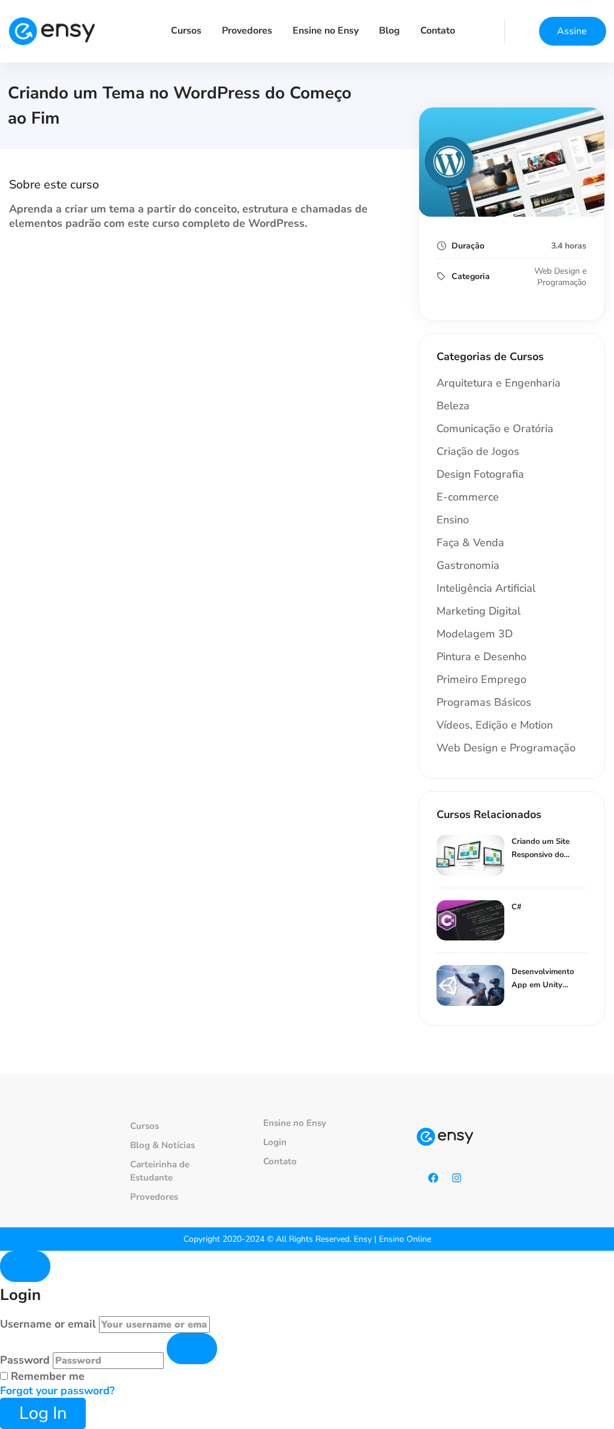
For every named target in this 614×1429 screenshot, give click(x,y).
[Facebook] (433, 1177)
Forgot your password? (57, 1390)
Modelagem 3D (475, 634)
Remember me (46, 1376)
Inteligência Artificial (486, 588)
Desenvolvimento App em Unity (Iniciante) (542, 984)
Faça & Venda (470, 542)
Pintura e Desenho (481, 656)
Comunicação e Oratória (495, 428)
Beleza (453, 406)
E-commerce (468, 497)
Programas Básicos (484, 702)
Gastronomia (468, 565)
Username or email (48, 1324)
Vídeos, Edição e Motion (495, 725)
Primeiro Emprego (481, 679)
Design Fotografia (480, 474)
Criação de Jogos (478, 451)
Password (25, 1360)
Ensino (453, 520)
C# (516, 906)
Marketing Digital (478, 611)
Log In (43, 1413)
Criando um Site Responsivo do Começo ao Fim (540, 854)
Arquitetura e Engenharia (499, 383)
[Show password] (192, 1348)
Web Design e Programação (560, 276)
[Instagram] (457, 1177)
